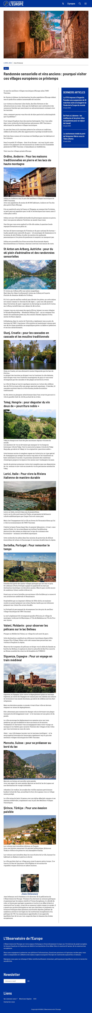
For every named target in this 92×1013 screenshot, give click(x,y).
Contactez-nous (9, 1002)
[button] (80, 3)
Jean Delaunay (18, 63)
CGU (34, 999)
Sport (6, 68)
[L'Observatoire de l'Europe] (14, 3)
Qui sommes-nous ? (10, 999)
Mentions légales (25, 999)
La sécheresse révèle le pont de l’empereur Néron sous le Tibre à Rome (74, 136)
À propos (71, 3)
